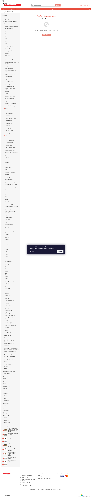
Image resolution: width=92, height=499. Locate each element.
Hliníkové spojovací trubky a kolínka (11, 26)
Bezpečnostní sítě (8, 310)
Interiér (6, 216)
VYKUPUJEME (5, 375)
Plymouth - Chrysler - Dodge (10, 281)
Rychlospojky (7, 90)
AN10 (6, 38)
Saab (6, 273)
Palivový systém (6, 410)
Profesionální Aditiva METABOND (9, 371)
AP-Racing (6, 370)
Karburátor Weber (9, 120)
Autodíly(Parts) (6, 19)
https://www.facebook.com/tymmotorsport (28, 480)
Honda (6, 243)
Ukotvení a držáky (8, 329)
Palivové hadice (8, 154)
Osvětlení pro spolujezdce (10, 308)
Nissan (6, 232)
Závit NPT (7, 30)
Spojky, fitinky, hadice (7, 413)
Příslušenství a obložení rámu (10, 325)
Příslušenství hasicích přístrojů (11, 307)
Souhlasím (60, 251)
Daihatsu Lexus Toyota (9, 285)
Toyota (6, 278)
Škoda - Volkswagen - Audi (10, 224)
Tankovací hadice (8, 83)
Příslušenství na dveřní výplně (10, 315)
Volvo (6, 280)
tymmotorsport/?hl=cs (26, 482)
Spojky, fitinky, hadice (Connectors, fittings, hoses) (11, 341)
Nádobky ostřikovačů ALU (10, 214)
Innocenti (7, 239)
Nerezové (7, 53)
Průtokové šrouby (8, 50)
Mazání (4, 383)
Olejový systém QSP (8, 67)
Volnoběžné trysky (9, 113)
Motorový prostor (6, 397)
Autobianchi (7, 226)
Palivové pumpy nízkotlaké (10, 105)
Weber (6, 108)
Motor (5, 23)
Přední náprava (6, 400)
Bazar (4, 392)
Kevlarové (7, 160)
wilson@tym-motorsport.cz (27, 475)
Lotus (6, 248)
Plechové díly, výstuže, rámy (8, 376)
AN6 (5, 35)
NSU (6, 266)
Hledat (57, 5)
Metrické (6, 199)
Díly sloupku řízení (8, 322)
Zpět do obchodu (46, 34)
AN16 (6, 41)
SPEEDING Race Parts (8, 335)
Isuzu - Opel (7, 259)
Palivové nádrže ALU (9, 204)
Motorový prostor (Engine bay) (10, 354)
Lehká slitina (7, 55)
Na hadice (7, 93)
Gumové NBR (7, 186)
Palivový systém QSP (9, 68)
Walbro (6, 149)
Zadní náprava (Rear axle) (9, 339)
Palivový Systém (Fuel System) (10, 351)
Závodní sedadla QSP (9, 217)
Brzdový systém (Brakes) (9, 363)
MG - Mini (7, 264)
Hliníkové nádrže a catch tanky (10, 203)
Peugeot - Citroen (8, 236)
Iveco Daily (7, 283)
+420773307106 (25, 477)
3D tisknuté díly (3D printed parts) (10, 365)
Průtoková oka (7, 48)
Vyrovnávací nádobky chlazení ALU (11, 206)
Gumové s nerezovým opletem (11, 182)
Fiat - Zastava (7, 258)
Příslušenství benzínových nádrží (11, 78)
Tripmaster (7, 327)
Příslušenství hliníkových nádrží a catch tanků (11, 212)
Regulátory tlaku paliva (9, 86)
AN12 (6, 40)
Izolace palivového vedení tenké (11, 100)
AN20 (6, 43)
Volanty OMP (7, 298)
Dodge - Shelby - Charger (10, 231)
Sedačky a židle (8, 332)
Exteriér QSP (7, 201)
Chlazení (4, 398)
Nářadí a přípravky (6, 415)
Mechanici (6, 366)
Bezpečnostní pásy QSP (9, 300)
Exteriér (5, 361)
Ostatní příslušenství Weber (11, 118)
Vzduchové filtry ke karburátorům (11, 152)
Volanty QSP (7, 297)
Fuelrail (6, 169)
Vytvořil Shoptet (86, 495)
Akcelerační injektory (10, 112)
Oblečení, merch (6, 381)
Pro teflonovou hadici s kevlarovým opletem (12, 63)
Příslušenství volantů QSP (10, 302)
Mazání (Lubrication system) (9, 356)
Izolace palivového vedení (10, 96)
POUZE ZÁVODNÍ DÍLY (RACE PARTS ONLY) (10, 21)
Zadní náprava (5, 393)
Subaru (6, 276)
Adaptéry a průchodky (9, 46)
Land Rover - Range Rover (10, 290)
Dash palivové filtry (9, 95)
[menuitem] (4, 9)
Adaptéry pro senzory (9, 312)
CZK (83, 1)
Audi (6, 221)
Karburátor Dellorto (9, 137)
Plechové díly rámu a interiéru (10, 313)
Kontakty (39, 1)
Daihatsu (7, 234)
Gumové (6, 164)
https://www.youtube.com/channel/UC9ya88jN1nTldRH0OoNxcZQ (28, 485)
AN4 (5, 33)
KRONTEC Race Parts (8, 334)
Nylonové (7, 162)
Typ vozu (5, 18)
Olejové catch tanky (9, 209)
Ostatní (6, 330)
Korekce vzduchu (9, 117)
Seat (6, 291)
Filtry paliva (7, 91)
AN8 (5, 36)
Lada (6, 251)
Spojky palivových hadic (9, 155)
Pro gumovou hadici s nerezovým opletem (11, 57)
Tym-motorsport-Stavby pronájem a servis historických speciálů (49, 489)
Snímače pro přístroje (9, 317)
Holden (6, 244)
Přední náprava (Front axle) (9, 343)
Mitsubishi (7, 293)
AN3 (5, 31)
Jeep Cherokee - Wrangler (10, 253)
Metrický (6, 45)
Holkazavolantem (33, 489)
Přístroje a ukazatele (9, 319)
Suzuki (6, 256)
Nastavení (32, 251)
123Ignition (6, 368)
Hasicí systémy (8, 303)
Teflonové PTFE (8, 167)
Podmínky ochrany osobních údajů (44, 478)
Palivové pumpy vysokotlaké (10, 103)
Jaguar (6, 254)
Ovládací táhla (7, 295)
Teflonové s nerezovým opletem (11, 184)
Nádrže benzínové (8, 76)
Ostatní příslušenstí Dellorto (11, 147)
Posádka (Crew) (7, 345)
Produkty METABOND (7, 407)
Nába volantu (7, 219)
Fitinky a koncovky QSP (9, 28)
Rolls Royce (7, 288)
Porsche (6, 270)
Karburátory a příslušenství (10, 106)
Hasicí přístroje (8, 305)
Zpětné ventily (7, 177)
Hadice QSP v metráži (9, 179)
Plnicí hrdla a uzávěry (9, 171)
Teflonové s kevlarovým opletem (11, 187)
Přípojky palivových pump (10, 84)
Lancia (6, 249)
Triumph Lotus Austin (9, 286)
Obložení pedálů (8, 324)
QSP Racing (6, 25)
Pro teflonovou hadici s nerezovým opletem (12, 60)
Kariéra (4, 378)
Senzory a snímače (8, 176)
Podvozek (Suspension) (8, 347)
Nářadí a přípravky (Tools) (9, 353)
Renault (6, 271)
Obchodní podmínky (48, 1)
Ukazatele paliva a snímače (10, 172)
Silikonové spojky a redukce (10, 74)
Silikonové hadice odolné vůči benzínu (10, 71)
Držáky (6, 79)
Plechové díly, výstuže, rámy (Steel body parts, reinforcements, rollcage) (11, 349)
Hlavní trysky (8, 110)
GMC (6, 268)
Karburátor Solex (9, 123)
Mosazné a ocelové (9, 159)
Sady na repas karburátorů (10, 150)
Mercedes (7, 263)
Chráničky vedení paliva (9, 98)
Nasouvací (7, 65)
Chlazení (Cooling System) (9, 359)
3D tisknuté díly (6, 408)
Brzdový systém (6, 403)
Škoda (6, 275)
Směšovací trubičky (9, 115)
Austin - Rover (8, 227)
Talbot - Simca (8, 237)
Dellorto (6, 135)
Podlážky (6, 320)
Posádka (4, 380)
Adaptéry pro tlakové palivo (10, 88)
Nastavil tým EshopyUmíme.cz (84, 496)
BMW (6, 222)
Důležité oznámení (6, 422)
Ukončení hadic (8, 52)
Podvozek (5, 395)
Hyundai (6, 241)
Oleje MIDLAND (6, 420)
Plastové (7, 157)
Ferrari (6, 229)
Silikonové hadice (8, 73)
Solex (6, 122)
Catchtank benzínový (9, 81)
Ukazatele (7, 174)
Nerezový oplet (8, 166)
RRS (5, 337)
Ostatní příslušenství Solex (11, 133)
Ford (6, 246)
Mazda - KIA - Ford (8, 261)
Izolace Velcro (8, 101)
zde (53, 248)
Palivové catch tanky (9, 208)
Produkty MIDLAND (6, 373)
